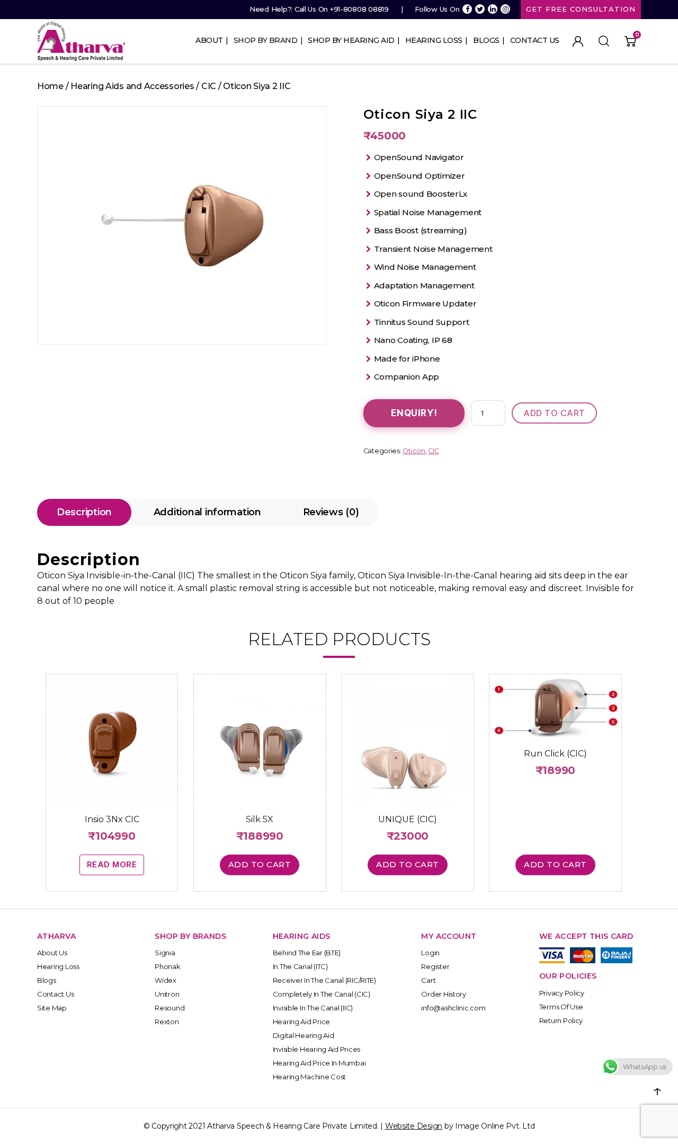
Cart (428, 980)
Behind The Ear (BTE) (307, 952)
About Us (52, 952)
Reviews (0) (331, 512)
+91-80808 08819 (359, 9)
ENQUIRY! (414, 413)
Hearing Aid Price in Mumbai (319, 1063)
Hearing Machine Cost (309, 1076)
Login (430, 952)
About (209, 40)
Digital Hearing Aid (303, 1035)
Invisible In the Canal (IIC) (313, 1008)
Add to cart (554, 413)
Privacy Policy (561, 993)
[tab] (84, 512)
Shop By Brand (266, 40)
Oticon (414, 451)
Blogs (486, 40)
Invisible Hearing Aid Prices (316, 1049)
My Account (577, 41)
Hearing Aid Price (301, 1021)
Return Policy (561, 1020)
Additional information (207, 512)
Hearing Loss (433, 40)
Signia (165, 952)
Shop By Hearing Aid (351, 40)
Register (435, 966)
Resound (169, 1008)
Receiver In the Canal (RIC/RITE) (324, 980)
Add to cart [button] (259, 864)
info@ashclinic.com (453, 1008)
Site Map (52, 1008)
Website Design (413, 1126)
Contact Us (534, 40)
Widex (165, 980)
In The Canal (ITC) (300, 966)
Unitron (167, 994)
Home (50, 86)
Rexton (167, 1021)
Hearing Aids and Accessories (132, 86)
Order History (443, 994)
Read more (112, 864)
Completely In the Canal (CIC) (321, 994)
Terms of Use (561, 1006)
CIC (208, 86)
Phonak (167, 966)
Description (84, 512)
